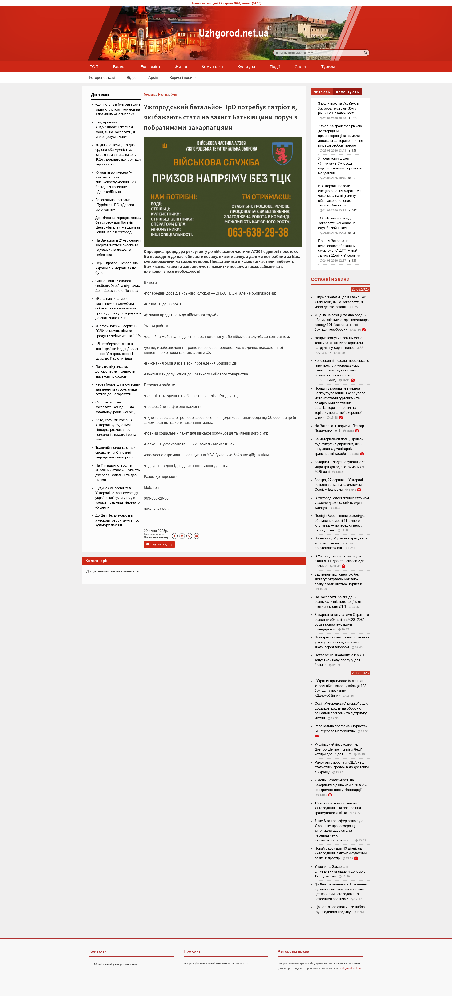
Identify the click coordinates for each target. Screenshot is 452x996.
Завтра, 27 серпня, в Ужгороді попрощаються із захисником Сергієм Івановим (339, 484)
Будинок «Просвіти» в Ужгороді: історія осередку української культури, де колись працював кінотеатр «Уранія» (117, 497)
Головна (149, 94)
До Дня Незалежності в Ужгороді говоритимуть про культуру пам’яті (117, 520)
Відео (132, 77)
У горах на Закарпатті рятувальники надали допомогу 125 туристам (340, 871)
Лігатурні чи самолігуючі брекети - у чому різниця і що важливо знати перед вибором (342, 642)
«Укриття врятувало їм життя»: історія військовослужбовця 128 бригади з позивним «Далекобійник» (115, 182)
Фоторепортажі (101, 77)
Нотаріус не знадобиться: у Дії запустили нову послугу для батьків (339, 660)
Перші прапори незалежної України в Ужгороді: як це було (117, 268)
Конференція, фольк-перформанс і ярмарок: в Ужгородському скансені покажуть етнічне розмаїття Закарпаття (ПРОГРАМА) (342, 370)
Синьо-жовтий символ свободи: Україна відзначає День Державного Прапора (117, 285)
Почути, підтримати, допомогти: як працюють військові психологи (115, 371)
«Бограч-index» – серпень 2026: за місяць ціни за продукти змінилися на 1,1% (118, 331)
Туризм (328, 66)
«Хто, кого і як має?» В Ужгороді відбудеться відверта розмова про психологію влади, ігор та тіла (115, 429)
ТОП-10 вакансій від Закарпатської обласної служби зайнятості (337, 223)
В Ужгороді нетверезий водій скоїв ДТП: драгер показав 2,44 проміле (340, 561)
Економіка (150, 66)
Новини (163, 94)
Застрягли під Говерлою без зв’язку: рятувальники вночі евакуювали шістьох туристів (338, 579)
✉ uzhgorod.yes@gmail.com (115, 964)
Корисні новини (183, 77)
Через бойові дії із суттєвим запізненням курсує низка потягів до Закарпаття (117, 389)
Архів (153, 77)
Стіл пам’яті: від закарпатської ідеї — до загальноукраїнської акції (115, 407)
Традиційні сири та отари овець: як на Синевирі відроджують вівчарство (115, 452)
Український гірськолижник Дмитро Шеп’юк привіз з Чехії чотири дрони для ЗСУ (338, 749)
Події (275, 66)
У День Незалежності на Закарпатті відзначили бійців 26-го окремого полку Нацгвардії (341, 785)
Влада (119, 66)
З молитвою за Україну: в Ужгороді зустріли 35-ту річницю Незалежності (338, 108)
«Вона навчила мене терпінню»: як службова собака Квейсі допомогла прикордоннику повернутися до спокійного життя (118, 308)
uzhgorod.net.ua (350, 968)
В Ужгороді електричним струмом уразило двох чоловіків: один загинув (342, 503)
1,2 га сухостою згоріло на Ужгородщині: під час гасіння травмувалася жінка (338, 808)
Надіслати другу (159, 544)
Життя (181, 66)
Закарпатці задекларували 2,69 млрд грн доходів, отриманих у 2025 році (340, 466)
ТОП (94, 66)
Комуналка (212, 66)
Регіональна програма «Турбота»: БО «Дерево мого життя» (114, 204)
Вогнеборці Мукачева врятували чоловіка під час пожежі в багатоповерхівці (341, 543)
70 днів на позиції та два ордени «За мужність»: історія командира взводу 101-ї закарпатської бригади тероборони (118, 154)
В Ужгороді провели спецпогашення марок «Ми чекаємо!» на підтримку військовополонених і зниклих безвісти (339, 195)
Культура (246, 66)
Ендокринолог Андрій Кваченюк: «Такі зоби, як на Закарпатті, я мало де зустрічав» (341, 302)
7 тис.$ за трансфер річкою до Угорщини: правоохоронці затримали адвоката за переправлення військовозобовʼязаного (340, 135)
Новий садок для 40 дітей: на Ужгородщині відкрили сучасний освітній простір (341, 853)
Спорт (301, 66)
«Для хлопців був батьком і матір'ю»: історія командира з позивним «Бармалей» (117, 109)
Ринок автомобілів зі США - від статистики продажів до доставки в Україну (342, 767)
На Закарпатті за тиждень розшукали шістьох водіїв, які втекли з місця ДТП (338, 602)
